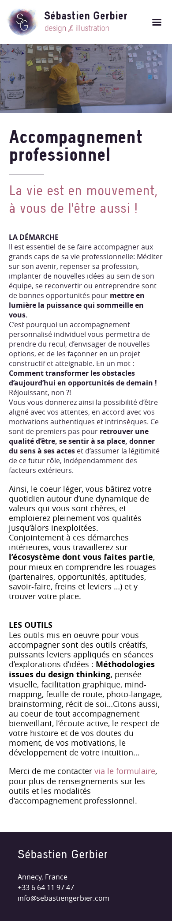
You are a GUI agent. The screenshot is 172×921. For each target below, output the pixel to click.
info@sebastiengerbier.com (63, 898)
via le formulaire (124, 771)
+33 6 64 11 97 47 (46, 887)
